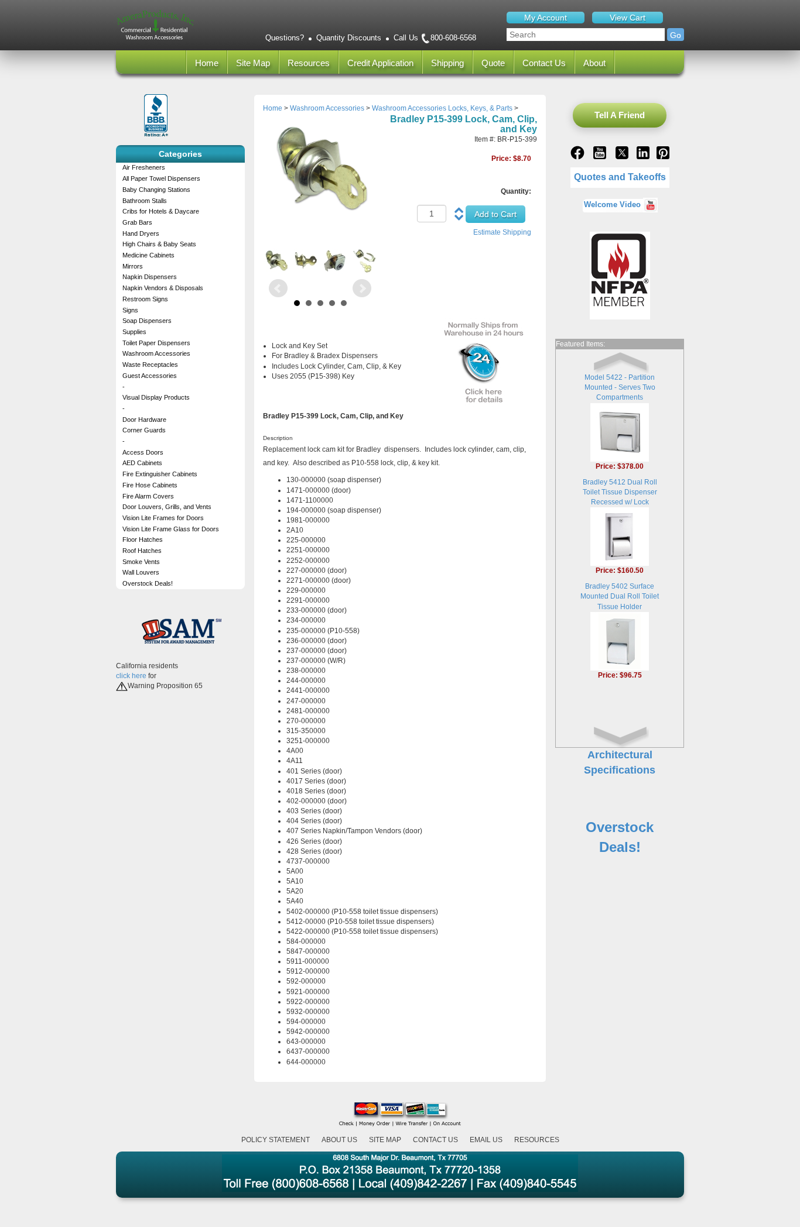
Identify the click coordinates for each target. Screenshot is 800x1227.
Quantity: (516, 191)
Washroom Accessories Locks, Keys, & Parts (442, 108)
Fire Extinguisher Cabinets (159, 473)
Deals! (620, 847)
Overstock (620, 827)
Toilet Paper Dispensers (156, 342)
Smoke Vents (141, 561)
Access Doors (142, 452)
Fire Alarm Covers (148, 496)
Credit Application (380, 63)
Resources (309, 63)
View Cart (627, 17)
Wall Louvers (140, 572)
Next (362, 288)
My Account (545, 17)
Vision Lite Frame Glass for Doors (170, 528)
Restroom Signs (145, 299)
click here (131, 676)
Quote (493, 63)
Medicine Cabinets (148, 255)
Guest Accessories (149, 375)
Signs (130, 310)
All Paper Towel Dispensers (161, 178)
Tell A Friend (619, 115)
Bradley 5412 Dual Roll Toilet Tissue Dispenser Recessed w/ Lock (620, 492)
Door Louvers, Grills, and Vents (166, 506)
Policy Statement (275, 1140)
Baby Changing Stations (156, 189)
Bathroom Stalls (144, 200)
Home (206, 63)
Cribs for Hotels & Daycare (160, 211)
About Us (339, 1140)
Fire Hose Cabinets (149, 485)
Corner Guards (144, 430)
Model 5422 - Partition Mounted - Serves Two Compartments (619, 387)
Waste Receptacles (150, 364)
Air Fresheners (143, 167)
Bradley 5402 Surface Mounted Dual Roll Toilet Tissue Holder (619, 596)
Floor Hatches (142, 539)
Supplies (134, 331)
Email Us (486, 1140)
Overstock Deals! (147, 583)
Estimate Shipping (502, 232)
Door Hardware (144, 419)
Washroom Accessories (156, 353)
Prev (278, 288)
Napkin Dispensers (149, 276)
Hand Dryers (140, 233)
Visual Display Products (156, 397)
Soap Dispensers (147, 320)
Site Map (253, 63)
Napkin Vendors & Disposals (162, 287)
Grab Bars (137, 222)
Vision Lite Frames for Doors (163, 517)
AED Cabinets (142, 462)
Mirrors (132, 266)
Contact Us (544, 63)
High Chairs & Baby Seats (159, 244)
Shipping (447, 63)
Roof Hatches (142, 550)
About (594, 63)
